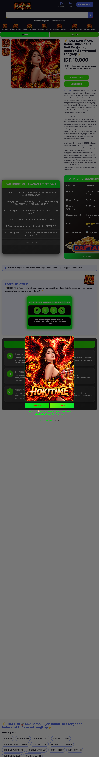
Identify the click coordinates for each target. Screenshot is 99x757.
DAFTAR (37, 405)
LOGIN (62, 405)
